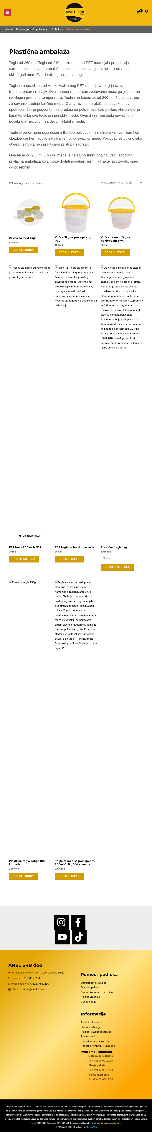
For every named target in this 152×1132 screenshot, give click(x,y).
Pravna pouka (89, 1036)
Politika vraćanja (90, 996)
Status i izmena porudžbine (97, 992)
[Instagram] (61, 922)
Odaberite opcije (117, 567)
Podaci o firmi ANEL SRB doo (98, 1046)
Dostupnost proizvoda (93, 982)
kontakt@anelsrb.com (33, 989)
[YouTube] (62, 937)
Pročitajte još (24, 559)
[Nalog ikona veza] (146, 11)
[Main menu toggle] (7, 12)
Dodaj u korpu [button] (23, 250)
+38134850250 (31, 978)
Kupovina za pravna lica (95, 1041)
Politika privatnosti (91, 1022)
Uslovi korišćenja (90, 1027)
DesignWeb (91, 1127)
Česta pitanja (88, 1001)
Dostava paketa (90, 987)
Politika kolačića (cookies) (96, 1031)
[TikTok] (79, 937)
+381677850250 (39, 983)
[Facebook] (78, 922)
